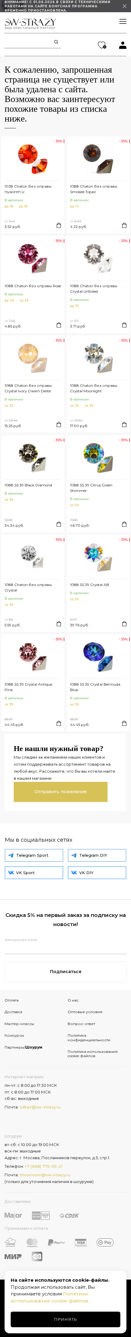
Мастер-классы (19, 1023)
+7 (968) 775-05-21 (43, 1166)
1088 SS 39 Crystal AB (89, 584)
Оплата (12, 1000)
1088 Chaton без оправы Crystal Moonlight (93, 388)
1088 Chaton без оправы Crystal (28, 587)
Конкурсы (14, 1035)
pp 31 (74, 306)
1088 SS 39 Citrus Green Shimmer (91, 488)
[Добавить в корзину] (59, 225)
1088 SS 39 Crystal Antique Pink (28, 687)
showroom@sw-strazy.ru (44, 1174)
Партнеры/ (23, 1047)
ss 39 (24, 300)
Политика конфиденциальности (89, 1037)
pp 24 (9, 300)
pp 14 (74, 206)
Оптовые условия (85, 1011)
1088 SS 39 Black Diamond (28, 485)
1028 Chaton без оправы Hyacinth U (28, 189)
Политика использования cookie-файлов (93, 1053)
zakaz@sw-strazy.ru (40, 1106)
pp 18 (9, 206)
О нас (73, 1000)
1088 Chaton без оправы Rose (33, 286)
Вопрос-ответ (81, 1023)
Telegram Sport (32, 855)
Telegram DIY (93, 855)
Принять (65, 1319)
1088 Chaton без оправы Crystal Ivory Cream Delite (28, 388)
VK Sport (25, 872)
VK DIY (86, 872)
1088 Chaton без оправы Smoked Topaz (93, 189)
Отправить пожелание (60, 791)
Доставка (13, 1011)
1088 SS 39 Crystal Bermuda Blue (95, 687)
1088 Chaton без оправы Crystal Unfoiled (93, 289)
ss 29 (9, 406)
